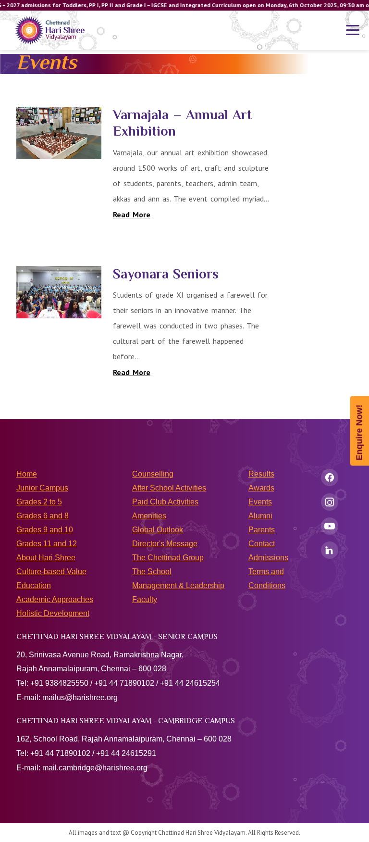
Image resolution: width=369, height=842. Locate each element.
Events (260, 502)
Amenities (149, 516)
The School (152, 571)
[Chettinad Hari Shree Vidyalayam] (50, 30)
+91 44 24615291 (126, 753)
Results (261, 474)
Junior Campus (42, 488)
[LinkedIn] (329, 550)
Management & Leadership (178, 585)
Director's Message (164, 544)
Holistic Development (52, 613)
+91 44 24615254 (190, 683)
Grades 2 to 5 (39, 502)
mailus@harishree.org (80, 697)
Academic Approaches (54, 599)
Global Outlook (157, 530)
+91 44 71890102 (124, 683)
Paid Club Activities (165, 502)
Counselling (152, 474)
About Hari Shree (45, 557)
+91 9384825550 (59, 683)
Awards (261, 488)
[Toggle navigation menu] (352, 30)
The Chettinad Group (168, 557)
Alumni (260, 516)
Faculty (144, 599)
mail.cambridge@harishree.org (95, 768)
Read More (131, 214)
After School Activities (169, 488)
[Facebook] (329, 477)
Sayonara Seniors (166, 273)
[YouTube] (329, 526)
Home (26, 474)
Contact (261, 544)
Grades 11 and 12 (46, 544)
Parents (261, 530)
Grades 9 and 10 (44, 530)
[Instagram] (329, 502)
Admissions (268, 557)
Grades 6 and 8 (42, 516)
